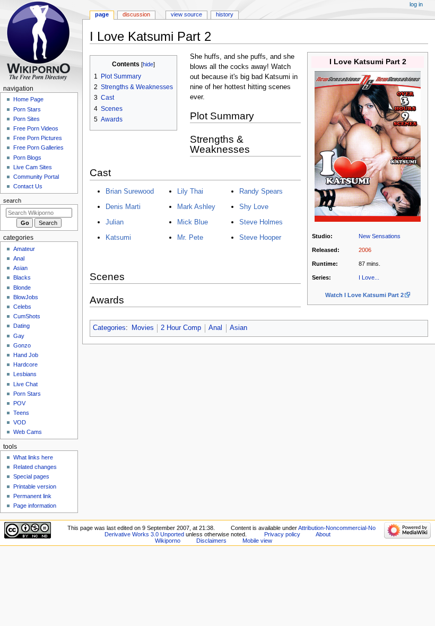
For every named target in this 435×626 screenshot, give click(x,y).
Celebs (22, 306)
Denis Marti (123, 207)
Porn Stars (27, 109)
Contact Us (27, 186)
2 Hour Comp (181, 328)
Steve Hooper (260, 237)
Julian (115, 222)
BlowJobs (25, 297)
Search (12, 200)
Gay (18, 336)
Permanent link (32, 496)
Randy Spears (261, 191)
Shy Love (253, 207)
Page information (34, 505)
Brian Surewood (130, 191)
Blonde (22, 287)
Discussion (136, 14)
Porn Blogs (27, 157)
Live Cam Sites (32, 167)
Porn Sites (26, 119)
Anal (215, 328)
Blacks (22, 277)
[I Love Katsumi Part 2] (368, 146)
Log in (416, 4)
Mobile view (257, 540)
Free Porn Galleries (38, 147)
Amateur (24, 249)
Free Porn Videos (35, 128)
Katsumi (118, 237)
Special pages (31, 476)
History (224, 14)
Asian (238, 328)
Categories (109, 328)
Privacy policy (282, 534)
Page (102, 14)
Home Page (28, 99)
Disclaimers (211, 540)
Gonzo (22, 345)
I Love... (369, 277)
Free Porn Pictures (37, 138)
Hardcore (25, 364)
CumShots (26, 316)
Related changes (35, 467)
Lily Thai (190, 191)
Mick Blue (192, 222)
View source (186, 14)
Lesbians (25, 374)
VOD (19, 422)
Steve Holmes (261, 222)
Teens (21, 413)
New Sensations (380, 236)
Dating (21, 326)
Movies (143, 328)
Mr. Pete (190, 237)
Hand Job (25, 355)
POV (19, 403)
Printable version (34, 486)
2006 (365, 250)
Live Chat (25, 384)
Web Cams (27, 432)
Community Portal (36, 176)
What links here (33, 457)
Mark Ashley (196, 207)
